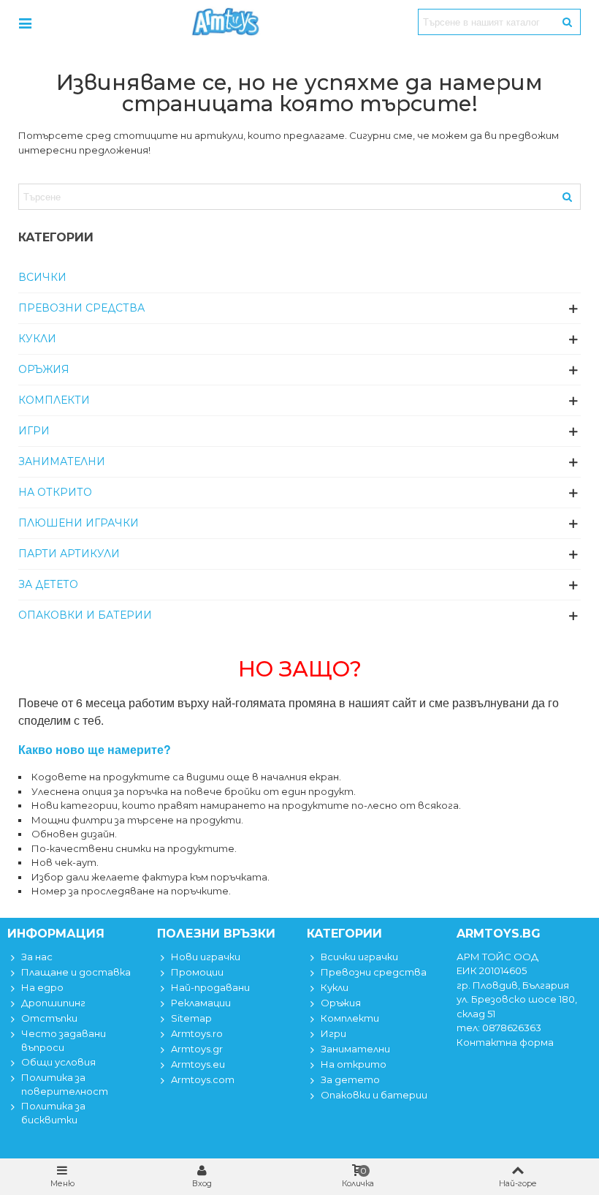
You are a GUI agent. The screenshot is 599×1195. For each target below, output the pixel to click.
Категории (56, 237)
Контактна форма (505, 1042)
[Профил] (25, 22)
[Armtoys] (225, 22)
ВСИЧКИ (42, 277)
